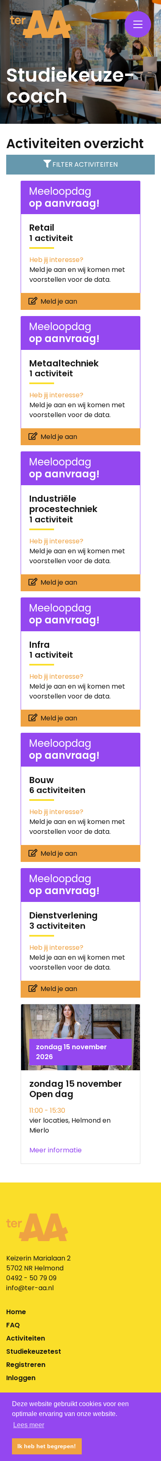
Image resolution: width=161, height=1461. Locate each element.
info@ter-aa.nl (30, 1288)
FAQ (13, 1325)
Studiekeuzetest (33, 1351)
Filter (85, 164)
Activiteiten (25, 1338)
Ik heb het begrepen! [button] (46, 1446)
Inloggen (21, 1378)
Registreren (25, 1364)
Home (16, 1312)
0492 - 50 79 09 (31, 1278)
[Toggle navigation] (138, 24)
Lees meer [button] (28, 1424)
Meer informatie (55, 1150)
